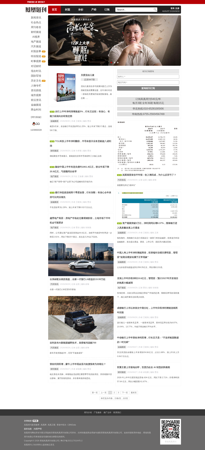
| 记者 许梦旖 (76, 151)
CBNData (72, 425)
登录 (172, 8)
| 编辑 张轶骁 (85, 227)
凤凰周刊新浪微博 (31, 425)
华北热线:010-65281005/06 (148, 108)
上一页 (104, 392)
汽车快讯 (122, 180)
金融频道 (54, 121)
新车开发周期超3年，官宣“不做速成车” (66, 353)
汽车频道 (54, 348)
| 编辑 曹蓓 (86, 121)
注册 (177, 8)
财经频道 (54, 151)
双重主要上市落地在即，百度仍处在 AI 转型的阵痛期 (143, 367)
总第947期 (89, 79)
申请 (35, 421)
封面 (67, 9)
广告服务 (98, 412)
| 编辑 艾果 (153, 233)
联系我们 (117, 412)
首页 (54, 9)
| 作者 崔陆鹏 (76, 369)
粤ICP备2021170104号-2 (71, 441)
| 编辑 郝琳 (151, 180)
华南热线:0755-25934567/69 (148, 114)
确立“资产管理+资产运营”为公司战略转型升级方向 (71, 182)
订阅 (107, 9)
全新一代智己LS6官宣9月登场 (63, 289)
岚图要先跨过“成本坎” (126, 185)
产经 (93, 9)
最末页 (134, 392)
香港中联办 (61, 425)
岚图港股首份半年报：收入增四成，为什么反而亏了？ (149, 175)
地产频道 (54, 176)
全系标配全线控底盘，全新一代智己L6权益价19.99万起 (77, 279)
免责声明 (38, 429)
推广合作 (107, 412)
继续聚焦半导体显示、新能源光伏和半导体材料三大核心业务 (76, 156)
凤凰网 (43, 425)
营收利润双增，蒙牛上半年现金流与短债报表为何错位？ (78, 364)
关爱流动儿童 (87, 75)
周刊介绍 (88, 412)
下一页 (125, 392)
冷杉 (80, 9)
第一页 (95, 392)
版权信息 (28, 429)
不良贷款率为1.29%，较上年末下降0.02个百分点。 (72, 207)
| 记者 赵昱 (142, 180)
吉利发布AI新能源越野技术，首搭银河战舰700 (73, 342)
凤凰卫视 (51, 425)
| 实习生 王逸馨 (77, 176)
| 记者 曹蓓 (75, 227)
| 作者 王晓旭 (76, 121)
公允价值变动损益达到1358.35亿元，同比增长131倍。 (140, 267)
